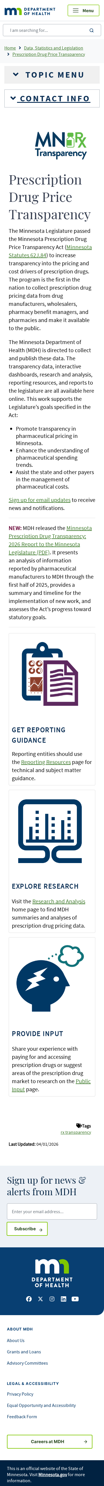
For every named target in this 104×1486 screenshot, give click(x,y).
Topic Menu (54, 75)
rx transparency (76, 1132)
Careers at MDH (47, 1441)
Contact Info (53, 98)
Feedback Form (22, 1416)
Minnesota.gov (52, 1474)
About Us (16, 1340)
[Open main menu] (83, 10)
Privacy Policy (20, 1394)
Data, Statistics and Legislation (53, 48)
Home (10, 48)
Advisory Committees (27, 1363)
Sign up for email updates (39, 499)
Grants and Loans (24, 1352)
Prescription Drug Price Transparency (48, 54)
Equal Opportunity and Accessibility (41, 1405)
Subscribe (31, 1228)
